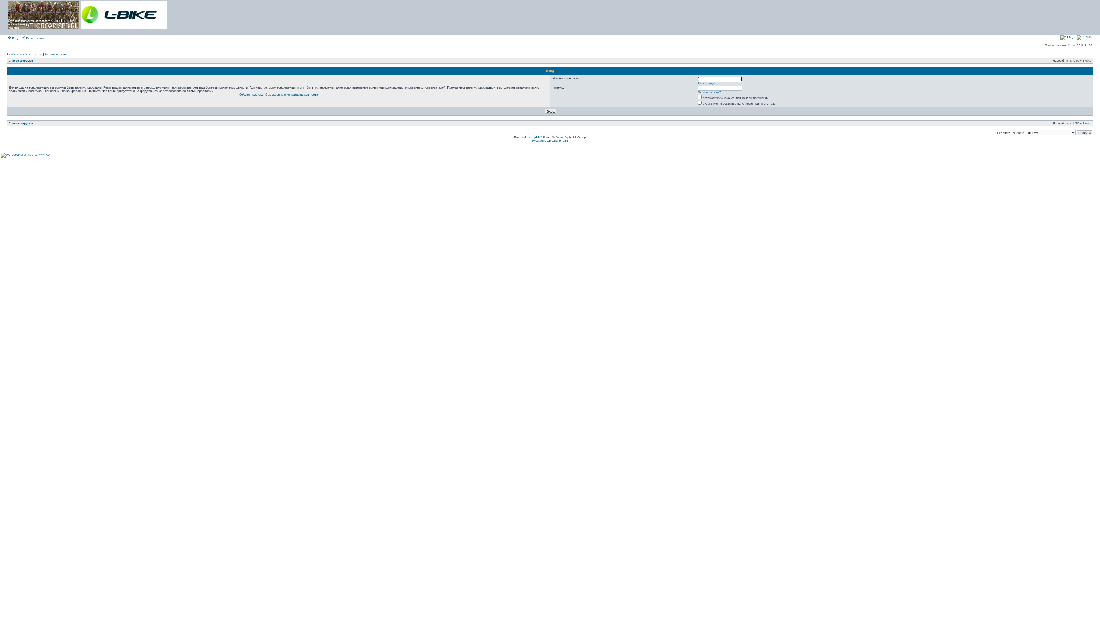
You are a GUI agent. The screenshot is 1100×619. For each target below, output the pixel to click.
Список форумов (21, 60)
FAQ (1069, 37)
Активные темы (56, 54)
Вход (15, 38)
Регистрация (34, 38)
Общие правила (251, 94)
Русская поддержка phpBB (550, 140)
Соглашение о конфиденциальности (291, 94)
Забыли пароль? (709, 92)
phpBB (535, 137)
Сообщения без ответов (24, 54)
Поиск (1087, 37)
